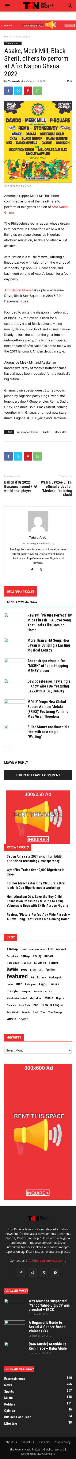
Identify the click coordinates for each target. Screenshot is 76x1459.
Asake (46, 431)
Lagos (43, 984)
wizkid (11, 1019)
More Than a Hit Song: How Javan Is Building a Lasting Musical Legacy (48, 645)
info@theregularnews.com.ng (46, 1260)
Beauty (37, 956)
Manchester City (43, 991)
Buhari (48, 956)
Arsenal (61, 949)
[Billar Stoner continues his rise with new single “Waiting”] (14, 732)
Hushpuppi (55, 977)
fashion (51, 970)
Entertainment (24, 36)
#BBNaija (12, 949)
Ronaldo (26, 1012)
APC (50, 949)
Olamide (11, 1005)
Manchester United (17, 998)
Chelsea (26, 963)
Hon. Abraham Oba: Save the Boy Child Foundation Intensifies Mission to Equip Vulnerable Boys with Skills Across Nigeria (37, 901)
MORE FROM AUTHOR (22, 602)
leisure (54, 984)
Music (49, 998)
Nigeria (60, 998)
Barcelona (12, 956)
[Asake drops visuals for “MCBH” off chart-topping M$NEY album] (14, 666)
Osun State (24, 1005)
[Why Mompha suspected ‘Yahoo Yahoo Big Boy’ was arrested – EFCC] (14, 1306)
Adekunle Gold (37, 949)
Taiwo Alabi (15, 81)
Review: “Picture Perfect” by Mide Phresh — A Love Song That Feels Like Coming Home (38, 917)
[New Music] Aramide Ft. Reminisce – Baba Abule (48, 1346)
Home (8, 36)
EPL (41, 969)
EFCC (33, 969)
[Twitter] (18, 91)
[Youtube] (55, 1272)
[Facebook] (8, 91)
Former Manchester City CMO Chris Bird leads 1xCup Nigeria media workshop (36, 885)
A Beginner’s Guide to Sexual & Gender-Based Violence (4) (47, 1326)
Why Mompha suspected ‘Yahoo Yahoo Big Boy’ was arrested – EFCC (49, 1305)
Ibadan (10, 984)
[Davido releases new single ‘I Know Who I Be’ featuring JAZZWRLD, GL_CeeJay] (14, 686)
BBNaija (25, 956)
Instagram (30, 984)
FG (32, 977)
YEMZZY (23, 1019)
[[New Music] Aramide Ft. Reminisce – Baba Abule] (14, 1349)
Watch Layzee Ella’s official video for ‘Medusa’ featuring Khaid (56, 488)
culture (54, 963)
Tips (43, 1012)
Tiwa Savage (55, 1012)
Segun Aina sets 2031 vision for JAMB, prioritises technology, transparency (34, 858)
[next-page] (13, 747)
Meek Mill (60, 431)
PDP (35, 1005)
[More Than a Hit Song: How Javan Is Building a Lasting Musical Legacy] (14, 645)
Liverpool (26, 991)
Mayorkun (36, 998)
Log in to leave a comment (38, 775)
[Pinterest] (28, 91)
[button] (70, 6)
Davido (12, 969)
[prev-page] (7, 747)
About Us (11, 1442)
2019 (23, 949)
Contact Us (27, 1442)
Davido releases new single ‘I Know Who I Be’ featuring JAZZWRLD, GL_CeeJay (48, 686)
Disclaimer (44, 1442)
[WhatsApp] (37, 91)
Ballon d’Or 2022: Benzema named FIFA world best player (20, 486)
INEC (19, 984)
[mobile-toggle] (7, 6)
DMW (24, 969)
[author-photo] (38, 531)
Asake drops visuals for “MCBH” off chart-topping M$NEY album (47, 666)
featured (17, 976)
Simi (35, 1012)
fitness (41, 977)
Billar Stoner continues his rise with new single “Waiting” (48, 732)
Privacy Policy (62, 1442)
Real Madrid (13, 1012)
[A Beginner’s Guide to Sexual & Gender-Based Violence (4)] (14, 1327)
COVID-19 (40, 963)
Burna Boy (13, 963)
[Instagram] (32, 1272)
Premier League (52, 1005)
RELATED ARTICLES (20, 592)
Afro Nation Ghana (17, 290)
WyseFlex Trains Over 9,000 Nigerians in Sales (35, 872)
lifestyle (12, 991)
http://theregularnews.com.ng (38, 543)
